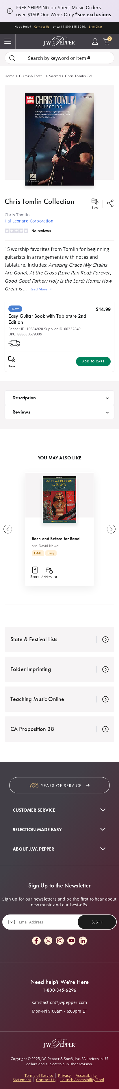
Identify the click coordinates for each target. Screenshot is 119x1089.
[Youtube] (71, 941)
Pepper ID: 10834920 (25, 328)
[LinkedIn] (83, 941)
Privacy (64, 1075)
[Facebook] (36, 941)
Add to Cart (93, 361)
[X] (48, 941)
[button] (59, 137)
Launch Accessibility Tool (82, 1079)
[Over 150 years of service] (59, 785)
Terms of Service (39, 1075)
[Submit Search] (12, 58)
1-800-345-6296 (59, 990)
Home (10, 75)
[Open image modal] (59, 141)
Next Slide (111, 529)
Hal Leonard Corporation (29, 221)
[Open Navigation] (8, 41)
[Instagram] (60, 941)
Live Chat (95, 26)
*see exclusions (93, 14)
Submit (97, 922)
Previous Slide (7, 529)
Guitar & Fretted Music (32, 75)
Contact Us (42, 26)
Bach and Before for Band (55, 538)
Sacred (55, 75)
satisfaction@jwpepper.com (59, 1002)
